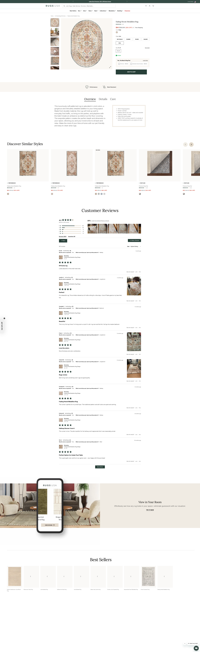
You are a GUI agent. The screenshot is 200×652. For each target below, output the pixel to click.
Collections (103, 10)
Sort (128, 246)
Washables (112, 10)
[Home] (53, 6)
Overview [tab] (90, 99)
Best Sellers (73, 10)
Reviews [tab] (62, 237)
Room (90, 10)
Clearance (127, 10)
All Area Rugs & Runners (60, 16)
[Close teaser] (4, 318)
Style (95, 10)
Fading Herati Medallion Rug (73, 16)
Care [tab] (113, 99)
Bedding (119, 10)
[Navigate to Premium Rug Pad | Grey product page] (160, 163)
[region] (114, 228)
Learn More (145, 60)
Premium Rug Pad (143, 186)
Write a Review (136, 241)
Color (84, 10)
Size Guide (147, 47)
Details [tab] (103, 99)
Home (52, 16)
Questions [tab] (71, 237)
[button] (120, 24)
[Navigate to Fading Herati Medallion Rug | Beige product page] (28, 163)
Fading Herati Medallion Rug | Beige (72, 258)
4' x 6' (118, 50)
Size (79, 10)
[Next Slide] (140, 228)
